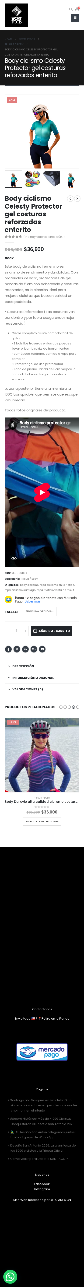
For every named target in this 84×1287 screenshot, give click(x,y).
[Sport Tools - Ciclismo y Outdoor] (16, 15)
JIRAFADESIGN (60, 1200)
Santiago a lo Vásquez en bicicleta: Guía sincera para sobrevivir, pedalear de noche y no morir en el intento (43, 1105)
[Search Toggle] (71, 9)
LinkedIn (25, 649)
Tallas (11, 612)
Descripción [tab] (23, 666)
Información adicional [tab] (33, 678)
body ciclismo (29, 585)
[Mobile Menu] (75, 18)
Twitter (17, 649)
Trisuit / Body (29, 579)
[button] (61, 707)
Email (42, 649)
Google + (34, 649)
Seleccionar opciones (42, 821)
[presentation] (10, 131)
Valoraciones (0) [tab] (27, 689)
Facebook (8, 649)
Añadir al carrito (54, 631)
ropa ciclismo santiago (20, 590)
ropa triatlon (45, 590)
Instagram (42, 1189)
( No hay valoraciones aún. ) (44, 237)
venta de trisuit (64, 590)
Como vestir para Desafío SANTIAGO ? (39, 1159)
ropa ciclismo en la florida (57, 585)
